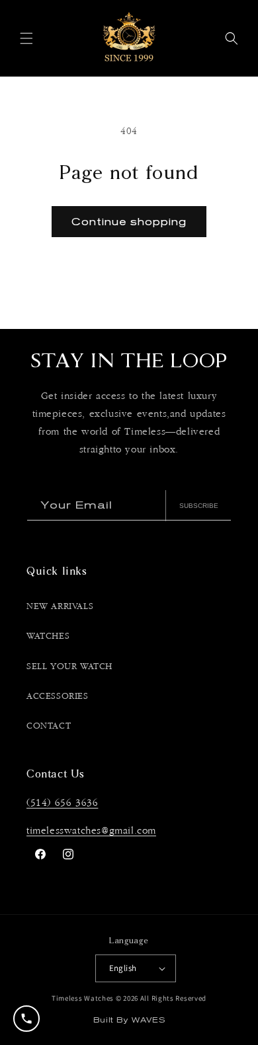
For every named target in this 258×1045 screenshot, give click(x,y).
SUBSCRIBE (198, 505)
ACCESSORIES (57, 696)
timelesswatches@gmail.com (91, 831)
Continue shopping (129, 221)
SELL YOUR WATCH (69, 666)
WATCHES (47, 636)
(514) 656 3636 (62, 803)
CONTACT (48, 726)
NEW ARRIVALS (59, 606)
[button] (26, 38)
